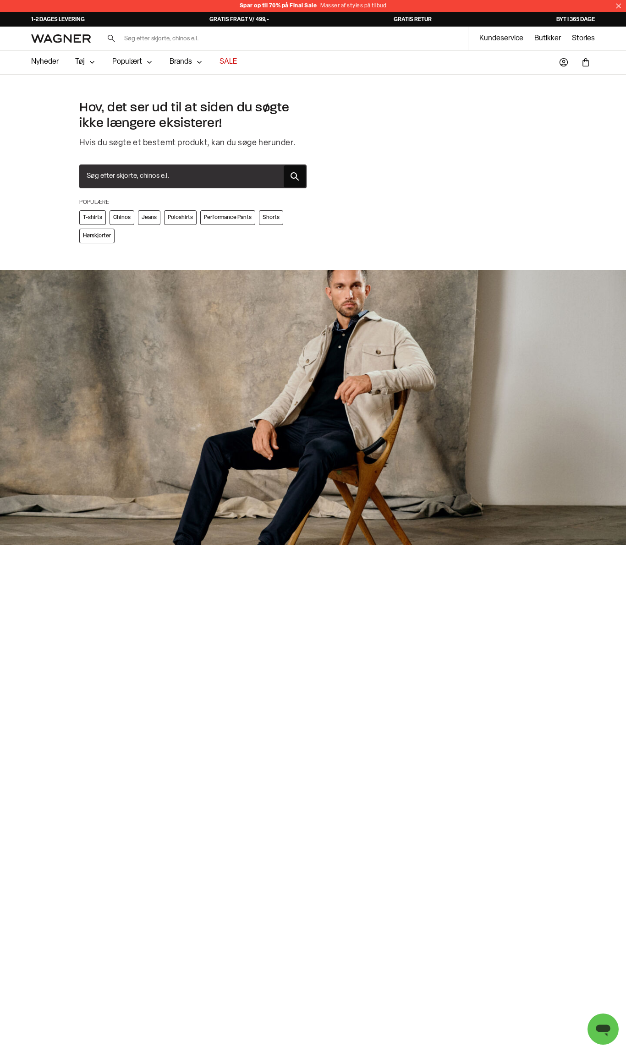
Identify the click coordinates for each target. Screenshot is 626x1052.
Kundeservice (501, 38)
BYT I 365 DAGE (575, 19)
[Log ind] (563, 62)
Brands (181, 62)
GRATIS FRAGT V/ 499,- (239, 19)
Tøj (80, 62)
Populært (127, 62)
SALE (228, 62)
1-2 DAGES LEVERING (58, 19)
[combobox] (193, 176)
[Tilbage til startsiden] (61, 38)
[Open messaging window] (603, 1029)
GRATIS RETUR (413, 19)
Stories (583, 38)
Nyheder (45, 62)
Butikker (547, 38)
